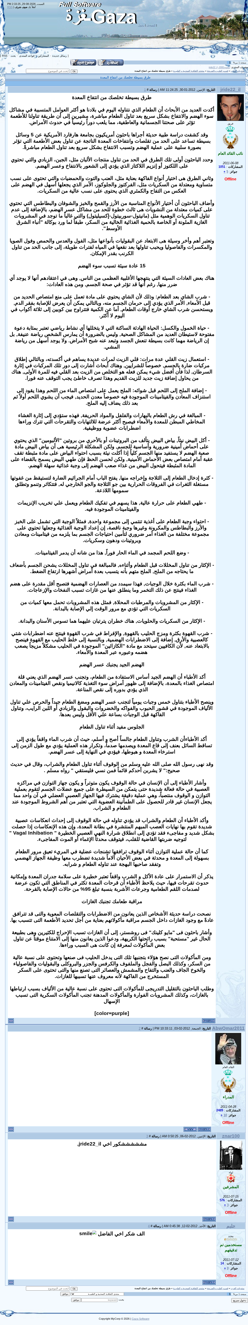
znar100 (231, 1136)
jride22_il (213, 67)
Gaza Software (140, 1318)
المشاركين (43, 55)
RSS (10, 7)
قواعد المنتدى (26, 55)
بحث (13, 55)
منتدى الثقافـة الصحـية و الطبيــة (188, 71)
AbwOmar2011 (228, 1028)
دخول (141, 25)
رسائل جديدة (59, 55)
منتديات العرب (237, 71)
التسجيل (151, 25)
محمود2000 (224, 67)
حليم (230, 1225)
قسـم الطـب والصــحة (217, 71)
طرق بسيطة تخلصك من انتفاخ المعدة (152, 71)
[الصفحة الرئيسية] (190, 1129)
